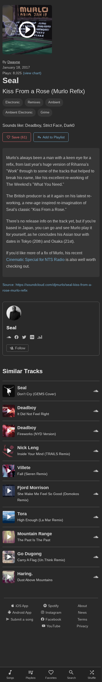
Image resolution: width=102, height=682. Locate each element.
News (82, 612)
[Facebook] (16, 338)
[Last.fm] (32, 338)
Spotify (53, 606)
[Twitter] (24, 338)
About (82, 606)
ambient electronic (19, 112)
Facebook (53, 619)
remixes (34, 102)
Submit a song (22, 619)
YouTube (53, 626)
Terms (82, 619)
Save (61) (19, 137)
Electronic (12, 102)
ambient (54, 102)
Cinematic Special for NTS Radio (35, 260)
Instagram (53, 612)
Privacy (82, 626)
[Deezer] (39, 338)
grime (45, 112)
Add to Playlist (54, 137)
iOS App (22, 606)
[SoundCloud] (8, 338)
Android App (21, 612)
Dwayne (13, 62)
